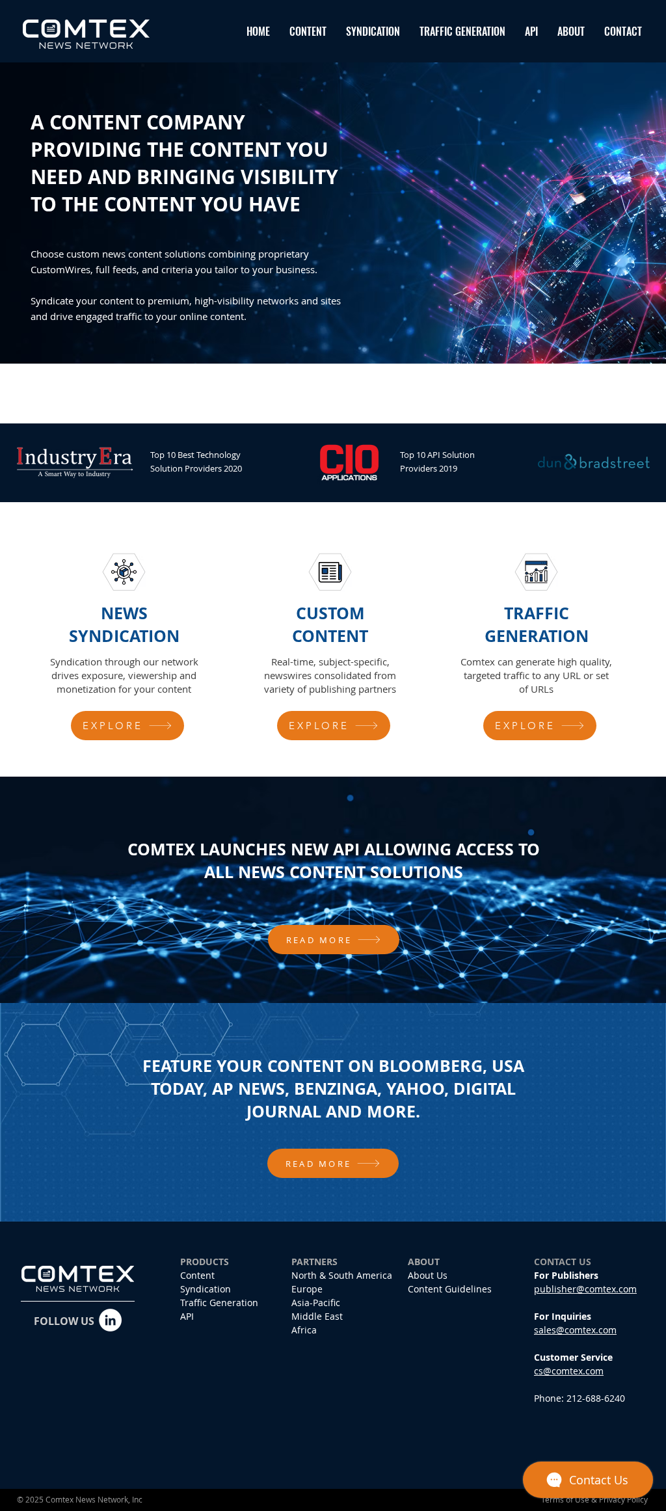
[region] (127, 646)
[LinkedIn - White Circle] (110, 1320)
